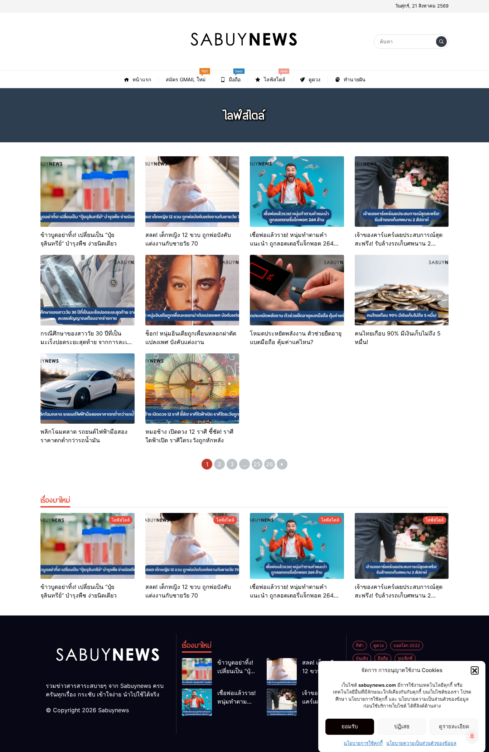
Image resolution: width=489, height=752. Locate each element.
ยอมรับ (350, 726)
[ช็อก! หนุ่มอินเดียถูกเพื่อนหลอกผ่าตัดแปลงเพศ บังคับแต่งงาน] (192, 290)
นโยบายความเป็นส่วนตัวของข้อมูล (421, 743)
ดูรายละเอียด (454, 726)
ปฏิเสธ (402, 726)
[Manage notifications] (472, 736)
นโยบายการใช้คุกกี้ (363, 743)
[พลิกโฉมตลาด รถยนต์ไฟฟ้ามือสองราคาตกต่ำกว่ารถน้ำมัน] (87, 388)
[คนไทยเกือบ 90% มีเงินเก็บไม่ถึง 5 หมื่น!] (402, 290)
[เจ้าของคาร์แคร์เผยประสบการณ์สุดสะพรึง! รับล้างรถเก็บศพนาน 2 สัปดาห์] (402, 191)
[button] (474, 670)
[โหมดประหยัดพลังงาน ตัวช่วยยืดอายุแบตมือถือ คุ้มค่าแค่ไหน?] (297, 290)
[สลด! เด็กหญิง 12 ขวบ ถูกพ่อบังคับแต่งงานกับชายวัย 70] (192, 191)
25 (257, 464)
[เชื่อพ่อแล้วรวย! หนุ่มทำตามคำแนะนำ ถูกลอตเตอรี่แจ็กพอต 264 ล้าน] (297, 191)
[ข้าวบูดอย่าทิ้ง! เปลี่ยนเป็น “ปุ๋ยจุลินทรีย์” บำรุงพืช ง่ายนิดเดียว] (87, 191)
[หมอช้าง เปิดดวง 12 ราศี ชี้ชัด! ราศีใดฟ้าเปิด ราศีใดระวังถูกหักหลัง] (192, 388)
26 (269, 464)
